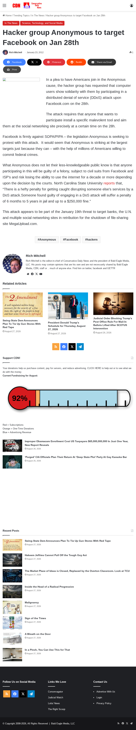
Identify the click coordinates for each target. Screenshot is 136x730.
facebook (97, 268)
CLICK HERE (94, 368)
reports (109, 183)
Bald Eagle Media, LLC (63, 723)
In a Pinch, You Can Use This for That (47, 649)
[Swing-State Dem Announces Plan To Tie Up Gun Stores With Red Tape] (23, 304)
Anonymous (47, 239)
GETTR (111, 268)
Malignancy (32, 602)
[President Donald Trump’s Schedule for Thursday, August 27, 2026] (68, 305)
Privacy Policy (104, 703)
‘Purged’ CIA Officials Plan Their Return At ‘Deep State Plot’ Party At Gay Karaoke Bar (76, 457)
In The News (37, 15)
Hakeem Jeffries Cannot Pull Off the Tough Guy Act (56, 555)
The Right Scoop (56, 709)
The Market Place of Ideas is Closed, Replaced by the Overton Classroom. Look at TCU (77, 571)
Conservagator (55, 691)
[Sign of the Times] (12, 623)
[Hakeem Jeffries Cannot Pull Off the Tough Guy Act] (12, 560)
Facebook (71, 239)
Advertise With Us (106, 691)
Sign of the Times (35, 618)
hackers (92, 239)
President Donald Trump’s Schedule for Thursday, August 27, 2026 (67, 326)
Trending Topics (21, 15)
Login (99, 697)
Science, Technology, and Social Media (42, 23)
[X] (36, 274)
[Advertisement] (68, 498)
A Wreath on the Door (38, 634)
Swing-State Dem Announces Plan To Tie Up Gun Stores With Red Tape (22, 324)
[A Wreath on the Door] (12, 639)
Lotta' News (54, 703)
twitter (88, 268)
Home (8, 15)
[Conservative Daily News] (27, 5)
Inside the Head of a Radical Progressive (49, 586)
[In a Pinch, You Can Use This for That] (12, 654)
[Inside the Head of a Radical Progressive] (12, 591)
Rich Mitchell (15, 52)
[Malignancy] (12, 607)
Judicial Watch (55, 697)
